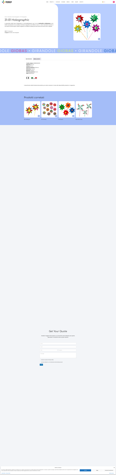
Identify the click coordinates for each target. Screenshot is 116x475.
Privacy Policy (8, 473)
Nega (97, 470)
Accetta (85, 470)
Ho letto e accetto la (47, 359)
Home (6, 16)
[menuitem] (103, 2)
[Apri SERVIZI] (69, 2)
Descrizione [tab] (29, 59)
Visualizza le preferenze (109, 470)
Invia (41, 364)
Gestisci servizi (111, 473)
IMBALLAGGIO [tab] (37, 59)
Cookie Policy (3, 473)
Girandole (10, 16)
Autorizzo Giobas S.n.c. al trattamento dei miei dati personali (51, 362)
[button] (114, 467)
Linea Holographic (15, 16)
